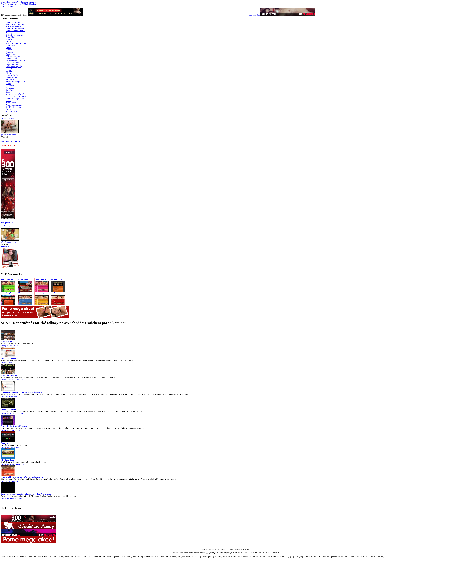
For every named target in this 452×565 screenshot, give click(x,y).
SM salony (10, 86)
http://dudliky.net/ (7, 363)
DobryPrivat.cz (254, 15)
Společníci (9, 90)
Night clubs (10, 69)
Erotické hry (10, 37)
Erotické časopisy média (15, 29)
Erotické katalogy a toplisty (16, 99)
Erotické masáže (12, 77)
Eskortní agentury (12, 62)
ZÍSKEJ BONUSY (8, 146)
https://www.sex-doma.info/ (11, 481)
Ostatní (8, 101)
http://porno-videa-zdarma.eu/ (12, 379)
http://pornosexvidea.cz (9, 346)
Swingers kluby (11, 79)
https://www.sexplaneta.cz (10, 396)
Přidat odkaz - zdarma (9, 2)
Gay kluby (10, 71)
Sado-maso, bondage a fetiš (16, 43)
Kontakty (32, 2)
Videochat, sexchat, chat (15, 24)
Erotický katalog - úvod (9, 4)
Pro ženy (9, 41)
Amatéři (9, 39)
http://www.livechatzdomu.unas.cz (14, 464)
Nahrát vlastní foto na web (238, 553)
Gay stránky (10, 46)
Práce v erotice (11, 109)
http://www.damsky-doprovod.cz (13, 413)
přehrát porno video (8, 135)
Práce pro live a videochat (15, 60)
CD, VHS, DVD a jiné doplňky (17, 96)
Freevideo (9, 52)
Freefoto (9, 50)
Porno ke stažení (12, 54)
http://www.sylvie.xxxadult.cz (12, 430)
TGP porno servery (13, 56)
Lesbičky (9, 48)
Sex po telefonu (11, 111)
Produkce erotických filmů (15, 82)
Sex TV (21, 4)
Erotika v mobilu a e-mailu (15, 31)
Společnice (10, 88)
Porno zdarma (11, 103)
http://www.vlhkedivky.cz (10, 447)
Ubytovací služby (12, 75)
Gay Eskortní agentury (14, 67)
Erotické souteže (12, 58)
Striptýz (8, 92)
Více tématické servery (14, 26)
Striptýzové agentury (13, 65)
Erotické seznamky (13, 22)
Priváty (8, 73)
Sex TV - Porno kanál (14, 107)
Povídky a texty (11, 33)
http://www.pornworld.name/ (11, 498)
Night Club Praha (30, 4)
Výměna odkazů (23, 2)
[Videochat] (10, 268)
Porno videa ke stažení (14, 105)
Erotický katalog (7, 6)
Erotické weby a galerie (14, 35)
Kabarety (9, 84)
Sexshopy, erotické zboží (15, 94)
